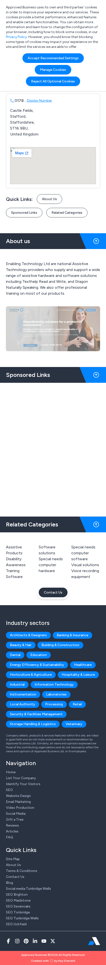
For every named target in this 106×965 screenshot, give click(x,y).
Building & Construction (60, 645)
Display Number (39, 100)
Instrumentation (23, 694)
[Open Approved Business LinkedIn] (35, 941)
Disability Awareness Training (16, 565)
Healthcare (83, 665)
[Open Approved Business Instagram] (17, 941)
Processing (54, 704)
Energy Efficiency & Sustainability (37, 665)
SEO (9, 790)
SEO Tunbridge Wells (22, 918)
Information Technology (54, 684)
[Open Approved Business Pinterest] (26, 941)
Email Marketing (18, 802)
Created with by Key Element (53, 961)
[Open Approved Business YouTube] (43, 941)
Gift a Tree (14, 819)
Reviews (12, 825)
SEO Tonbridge (18, 912)
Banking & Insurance (72, 635)
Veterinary (74, 724)
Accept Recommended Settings (53, 58)
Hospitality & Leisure (78, 675)
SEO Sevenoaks (18, 906)
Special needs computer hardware (51, 565)
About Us (49, 199)
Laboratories (56, 694)
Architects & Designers (28, 635)
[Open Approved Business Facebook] (8, 941)
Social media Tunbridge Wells (28, 889)
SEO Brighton (17, 894)
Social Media (15, 813)
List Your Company (21, 778)
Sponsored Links (24, 213)
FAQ (9, 837)
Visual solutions (85, 564)
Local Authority (22, 704)
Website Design (18, 796)
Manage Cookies (53, 70)
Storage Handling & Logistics (33, 724)
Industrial (17, 684)
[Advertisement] (53, 448)
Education (38, 655)
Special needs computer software (83, 553)
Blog (9, 883)
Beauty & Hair (21, 645)
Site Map (13, 859)
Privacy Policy (16, 37)
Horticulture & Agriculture (31, 675)
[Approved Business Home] (94, 941)
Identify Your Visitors (23, 784)
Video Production (20, 808)
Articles (12, 831)
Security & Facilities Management (36, 714)
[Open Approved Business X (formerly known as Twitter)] (52, 941)
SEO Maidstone (18, 900)
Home (11, 772)
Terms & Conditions (21, 871)
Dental (15, 655)
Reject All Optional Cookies (53, 81)
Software (14, 576)
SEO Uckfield (16, 924)
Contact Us (53, 592)
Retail (77, 704)
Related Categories (67, 213)
